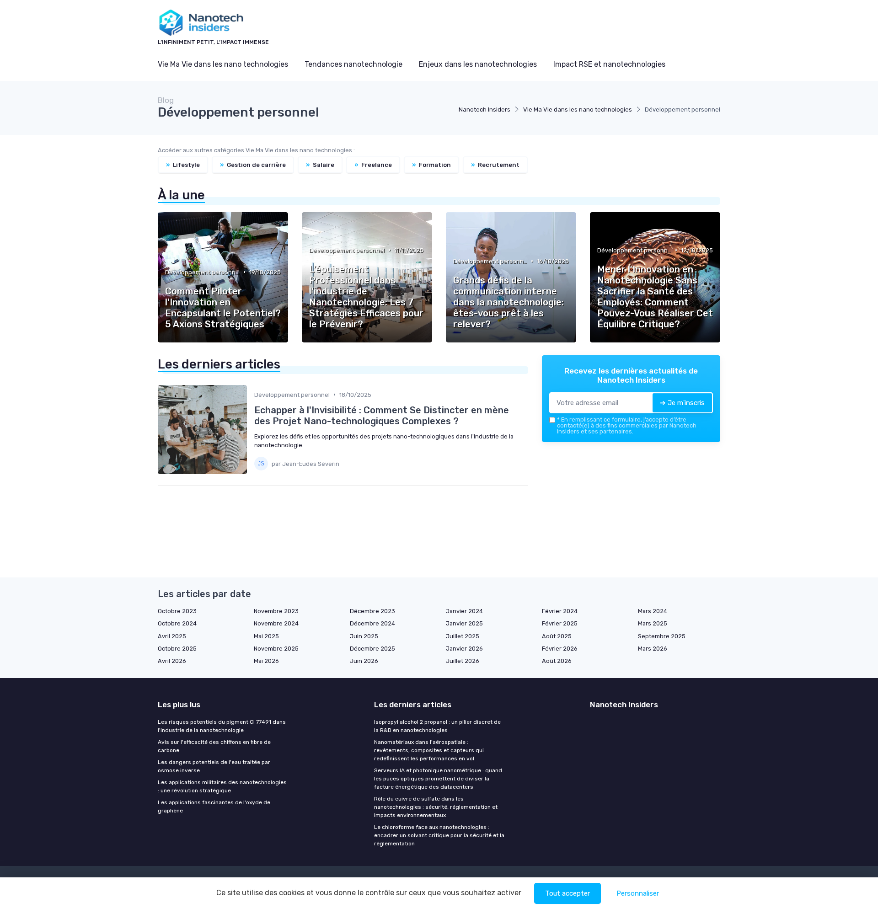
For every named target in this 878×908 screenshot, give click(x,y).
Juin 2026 (364, 660)
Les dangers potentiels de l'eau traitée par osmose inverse (214, 766)
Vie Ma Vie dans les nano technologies (223, 64)
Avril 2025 (172, 636)
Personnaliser (637, 893)
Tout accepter (567, 893)
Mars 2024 (652, 611)
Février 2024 (560, 611)
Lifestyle (183, 164)
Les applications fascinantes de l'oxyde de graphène (214, 806)
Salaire (320, 164)
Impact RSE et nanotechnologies (609, 64)
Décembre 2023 (372, 611)
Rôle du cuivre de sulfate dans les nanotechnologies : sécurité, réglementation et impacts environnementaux (436, 807)
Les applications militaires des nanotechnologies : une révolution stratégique (222, 786)
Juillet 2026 (462, 660)
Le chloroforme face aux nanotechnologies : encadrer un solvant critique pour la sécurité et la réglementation (439, 835)
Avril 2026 (172, 660)
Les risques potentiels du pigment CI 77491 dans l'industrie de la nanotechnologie (222, 726)
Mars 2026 (652, 648)
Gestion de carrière (253, 164)
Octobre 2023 (177, 611)
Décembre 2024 (372, 623)
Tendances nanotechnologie (353, 64)
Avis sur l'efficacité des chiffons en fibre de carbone (214, 746)
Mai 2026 (266, 660)
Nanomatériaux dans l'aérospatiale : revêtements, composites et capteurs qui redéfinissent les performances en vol (429, 750)
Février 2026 (560, 648)
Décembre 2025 (372, 648)
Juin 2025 (364, 636)
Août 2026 (557, 660)
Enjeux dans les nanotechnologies (478, 64)
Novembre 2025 (276, 648)
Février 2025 (560, 623)
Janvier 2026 (464, 648)
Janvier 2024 (464, 611)
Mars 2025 (652, 623)
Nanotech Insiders (484, 109)
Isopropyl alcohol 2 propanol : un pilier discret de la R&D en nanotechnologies (437, 726)
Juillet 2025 (462, 636)
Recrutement (495, 164)
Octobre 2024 (177, 623)
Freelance (373, 164)
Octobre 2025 (177, 648)
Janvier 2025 (464, 623)
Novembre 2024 (276, 623)
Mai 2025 (266, 636)
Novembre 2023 (276, 611)
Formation (431, 164)
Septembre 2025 (661, 636)
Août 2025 (557, 636)
